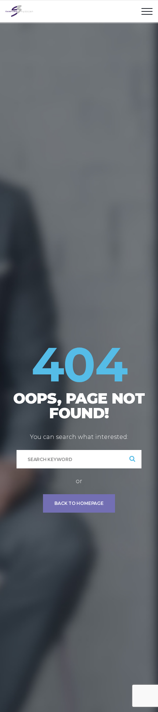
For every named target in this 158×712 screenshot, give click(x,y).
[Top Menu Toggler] (147, 11)
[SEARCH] (132, 459)
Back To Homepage (78, 503)
